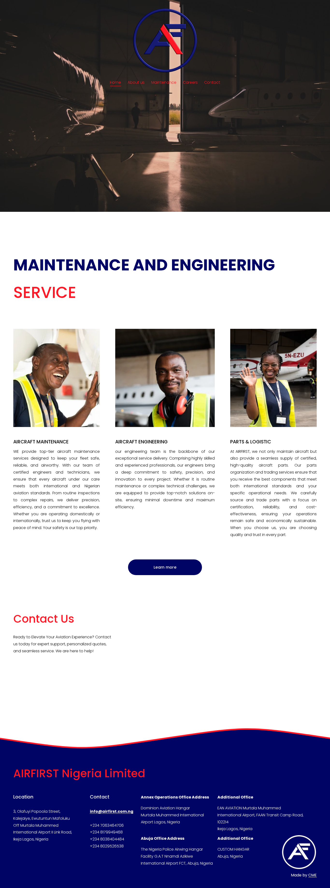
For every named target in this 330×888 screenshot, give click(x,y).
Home (115, 82)
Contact (212, 82)
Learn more (165, 567)
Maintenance (163, 82)
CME (312, 875)
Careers (190, 82)
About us (136, 82)
